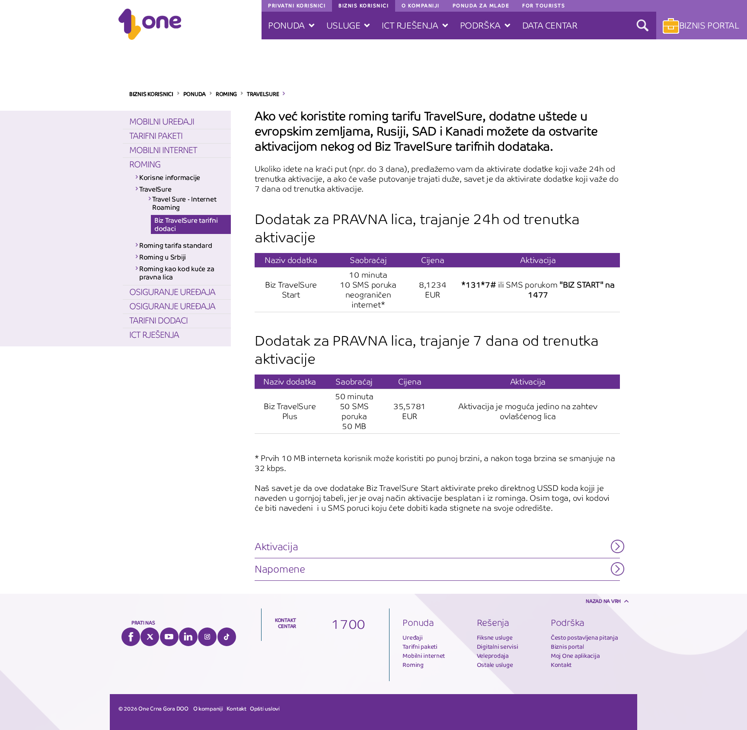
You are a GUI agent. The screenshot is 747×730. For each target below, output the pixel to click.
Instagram (207, 637)
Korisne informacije (169, 177)
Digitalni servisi (497, 646)
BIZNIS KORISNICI (151, 94)
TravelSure (155, 189)
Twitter (149, 637)
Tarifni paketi (155, 136)
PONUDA (194, 94)
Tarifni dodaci (158, 320)
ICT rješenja (154, 335)
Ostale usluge (495, 665)
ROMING (226, 94)
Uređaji (412, 637)
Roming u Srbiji (162, 257)
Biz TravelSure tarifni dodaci (185, 224)
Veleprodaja (493, 656)
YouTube (169, 637)
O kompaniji (208, 708)
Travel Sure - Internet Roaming (184, 203)
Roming (144, 164)
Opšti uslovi (265, 708)
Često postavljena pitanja (584, 637)
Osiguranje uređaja (172, 292)
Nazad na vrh (603, 601)
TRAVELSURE (263, 94)
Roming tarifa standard (175, 245)
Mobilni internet (163, 150)
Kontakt (561, 665)
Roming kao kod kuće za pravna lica (176, 273)
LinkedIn (188, 637)
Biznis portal (567, 646)
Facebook (130, 637)
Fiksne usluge (495, 637)
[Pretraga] (642, 25)
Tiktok (226, 637)
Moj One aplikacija (575, 656)
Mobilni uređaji (161, 121)
